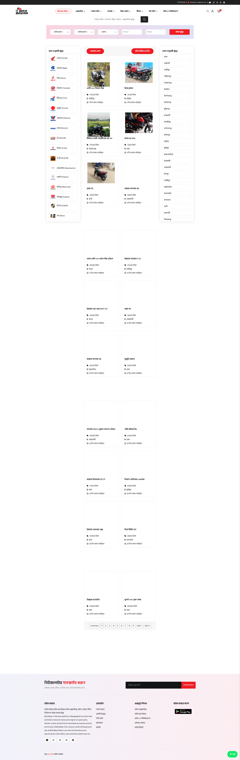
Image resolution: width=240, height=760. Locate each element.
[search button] (144, 19)
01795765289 (181, 2)
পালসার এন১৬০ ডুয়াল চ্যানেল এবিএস (101, 429)
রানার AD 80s (129, 138)
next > (139, 625)
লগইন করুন (100, 709)
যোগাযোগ (99, 722)
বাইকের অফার (140, 722)
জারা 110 (90, 188)
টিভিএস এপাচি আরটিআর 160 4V (99, 138)
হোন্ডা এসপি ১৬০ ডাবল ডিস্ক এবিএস (100, 258)
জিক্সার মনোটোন (93, 599)
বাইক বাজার (58, 754)
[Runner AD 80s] (139, 122)
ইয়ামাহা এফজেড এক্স (95, 529)
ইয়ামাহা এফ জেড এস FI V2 (97, 308)
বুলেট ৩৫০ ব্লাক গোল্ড (132, 599)
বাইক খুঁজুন (180, 32)
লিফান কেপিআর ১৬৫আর (134, 479)
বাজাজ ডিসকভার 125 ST (96, 479)
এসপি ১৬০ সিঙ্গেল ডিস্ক (95, 88)
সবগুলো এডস (95, 51)
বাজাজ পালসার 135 (131, 188)
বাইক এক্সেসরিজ (140, 709)
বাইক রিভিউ (139, 727)
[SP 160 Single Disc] (98, 77)
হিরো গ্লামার (128, 88)
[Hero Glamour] (139, 72)
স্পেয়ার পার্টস (95, 11)
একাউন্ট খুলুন (101, 713)
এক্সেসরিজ (79, 11)
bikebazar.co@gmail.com (198, 2)
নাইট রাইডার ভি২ (130, 429)
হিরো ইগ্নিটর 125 (130, 529)
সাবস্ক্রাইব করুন (188, 685)
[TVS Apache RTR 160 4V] (98, 127)
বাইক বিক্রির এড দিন (142, 51)
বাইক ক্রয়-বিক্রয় (62, 11)
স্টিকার (139, 11)
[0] (218, 11)
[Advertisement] (118, 220)
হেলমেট (110, 11)
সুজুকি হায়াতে (129, 358)
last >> (147, 625)
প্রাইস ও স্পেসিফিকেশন (170, 11)
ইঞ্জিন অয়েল (124, 11)
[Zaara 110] (101, 173)
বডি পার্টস (152, 11)
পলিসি (98, 727)
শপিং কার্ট (99, 718)
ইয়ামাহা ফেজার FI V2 (132, 258)
